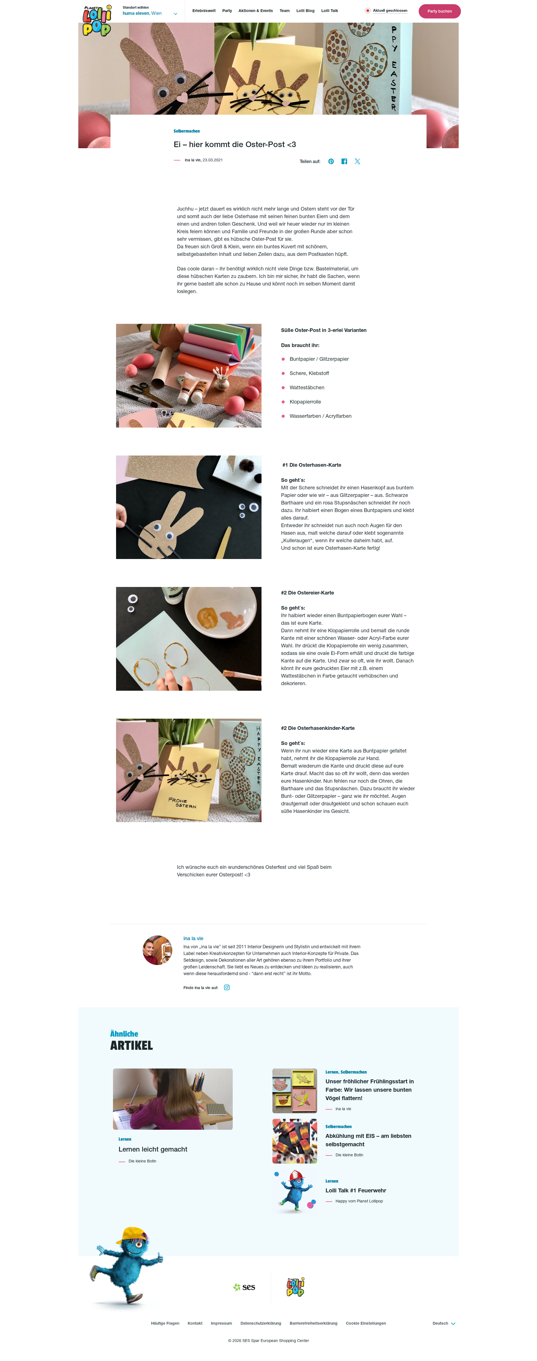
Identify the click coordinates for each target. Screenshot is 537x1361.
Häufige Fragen (165, 1324)
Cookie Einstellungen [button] (366, 1324)
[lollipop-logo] (296, 1288)
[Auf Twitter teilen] (357, 162)
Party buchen (440, 12)
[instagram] (226, 988)
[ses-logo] (244, 1288)
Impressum (221, 1324)
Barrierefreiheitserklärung (314, 1324)
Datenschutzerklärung (261, 1324)
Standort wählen (136, 8)
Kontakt (195, 1324)
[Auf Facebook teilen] (344, 162)
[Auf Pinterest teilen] (331, 162)
